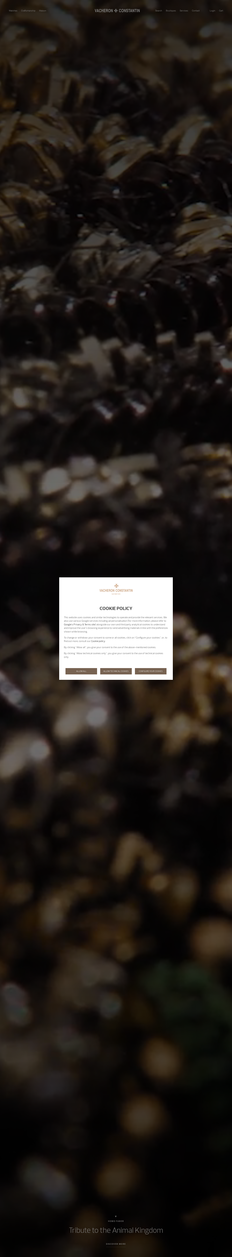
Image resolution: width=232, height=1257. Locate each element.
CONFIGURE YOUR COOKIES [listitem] (151, 671)
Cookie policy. (98, 641)
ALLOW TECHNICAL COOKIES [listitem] (116, 671)
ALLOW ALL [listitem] (81, 671)
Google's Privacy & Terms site (79, 624)
